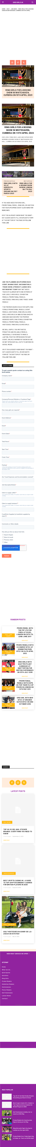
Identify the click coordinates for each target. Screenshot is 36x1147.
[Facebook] (18, 62)
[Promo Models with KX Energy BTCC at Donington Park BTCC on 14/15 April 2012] (8, 649)
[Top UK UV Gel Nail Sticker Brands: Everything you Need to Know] (18, 810)
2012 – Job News (8, 652)
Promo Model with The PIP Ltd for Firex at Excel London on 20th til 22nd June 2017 (25, 632)
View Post (25, 640)
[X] (24, 782)
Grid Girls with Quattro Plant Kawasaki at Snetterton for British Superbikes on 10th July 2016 (24, 667)
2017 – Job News (8, 635)
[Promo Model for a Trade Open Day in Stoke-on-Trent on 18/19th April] (7, 1137)
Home (3, 9)
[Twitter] (23, 62)
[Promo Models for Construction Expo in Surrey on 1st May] (7, 1121)
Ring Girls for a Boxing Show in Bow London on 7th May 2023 (25, 187)
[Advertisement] (18, 32)
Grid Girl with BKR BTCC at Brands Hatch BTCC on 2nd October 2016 (25, 701)
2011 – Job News (8, 688)
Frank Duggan (7, 836)
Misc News (7, 822)
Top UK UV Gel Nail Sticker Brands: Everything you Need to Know (17, 831)
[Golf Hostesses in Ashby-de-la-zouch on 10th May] (18, 912)
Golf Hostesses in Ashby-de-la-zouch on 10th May (17, 932)
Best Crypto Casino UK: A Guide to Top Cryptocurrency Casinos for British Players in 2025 (17, 882)
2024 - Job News (9, 924)
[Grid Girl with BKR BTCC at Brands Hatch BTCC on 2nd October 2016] (8, 702)
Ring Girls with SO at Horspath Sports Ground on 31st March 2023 (10, 188)
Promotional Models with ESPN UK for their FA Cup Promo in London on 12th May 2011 (25, 685)
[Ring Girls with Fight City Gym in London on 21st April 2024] (7, 1129)
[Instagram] (12, 62)
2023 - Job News (12, 9)
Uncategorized (8, 873)
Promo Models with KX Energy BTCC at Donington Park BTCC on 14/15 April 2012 (25, 649)
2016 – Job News (8, 669)
